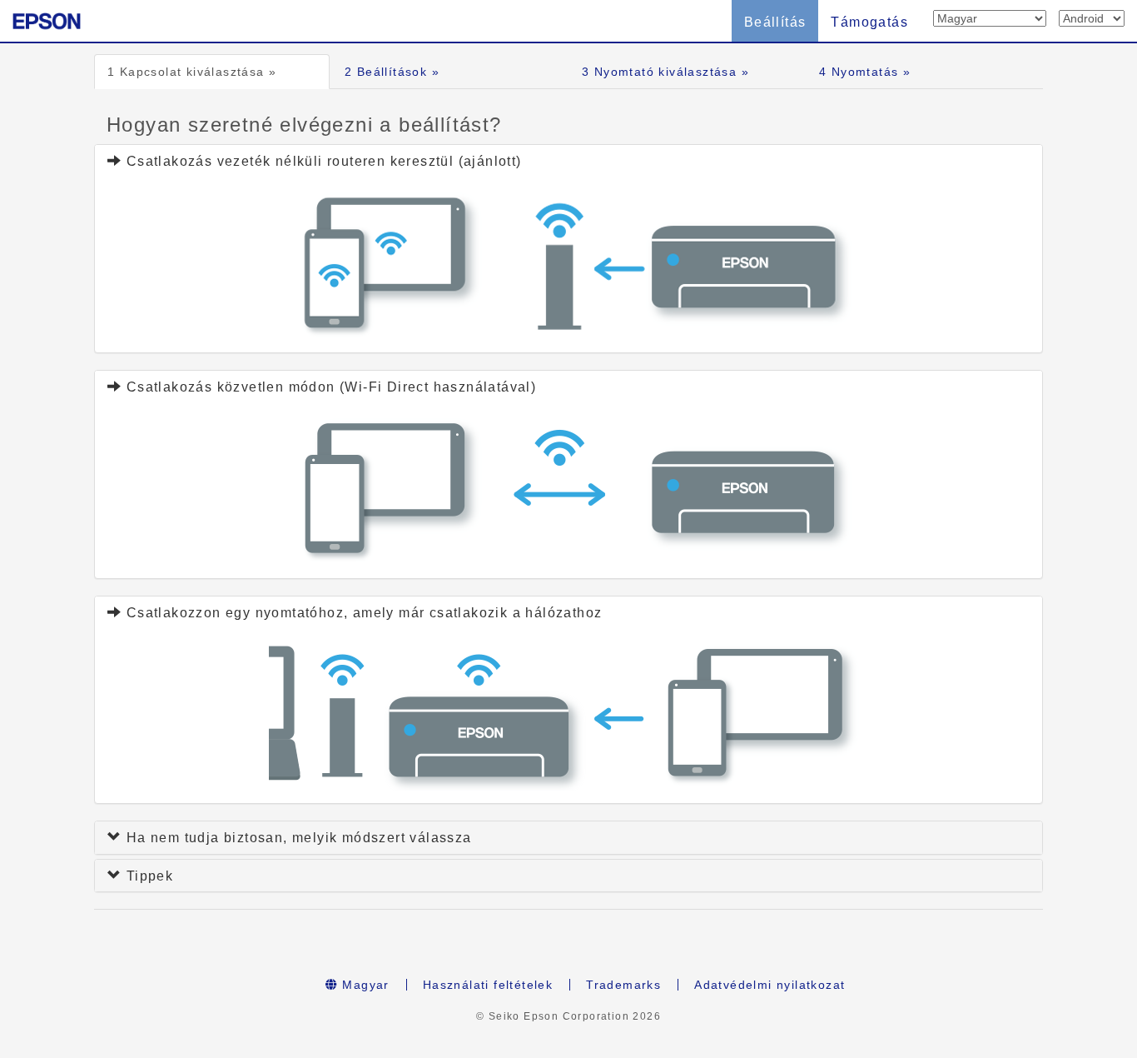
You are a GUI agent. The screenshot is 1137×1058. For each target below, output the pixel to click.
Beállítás (775, 22)
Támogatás (869, 22)
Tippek (147, 876)
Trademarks (623, 984)
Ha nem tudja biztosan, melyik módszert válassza (296, 838)
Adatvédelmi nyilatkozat (769, 984)
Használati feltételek (488, 984)
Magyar (364, 984)
